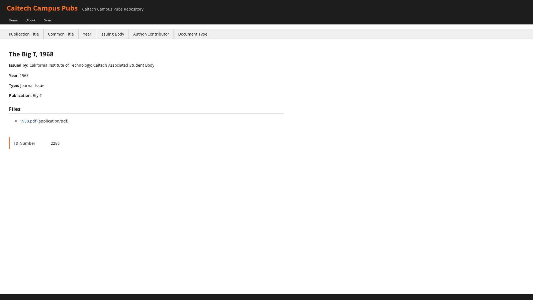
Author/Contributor (151, 34)
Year (87, 34)
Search (49, 20)
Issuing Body (112, 34)
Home (13, 20)
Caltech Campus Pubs (42, 7)
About (30, 20)
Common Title (61, 34)
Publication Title (24, 34)
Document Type (192, 34)
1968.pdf (28, 121)
